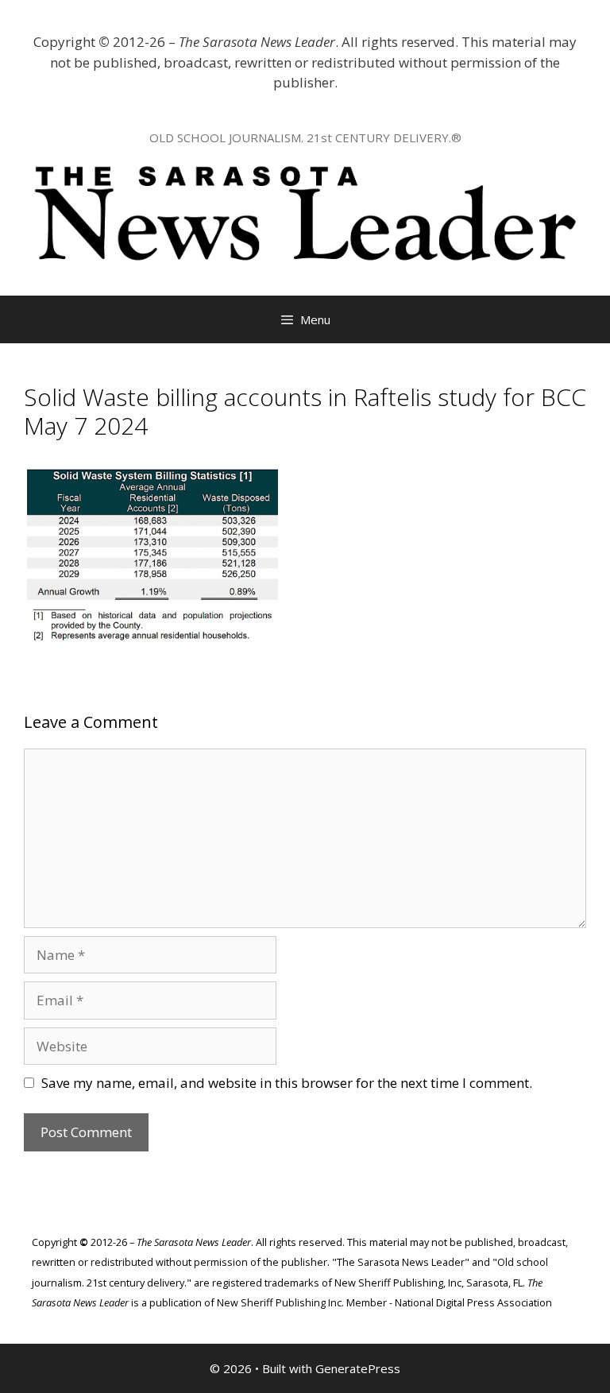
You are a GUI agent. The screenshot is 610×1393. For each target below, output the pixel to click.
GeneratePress (357, 1368)
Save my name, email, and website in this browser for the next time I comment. (286, 1083)
